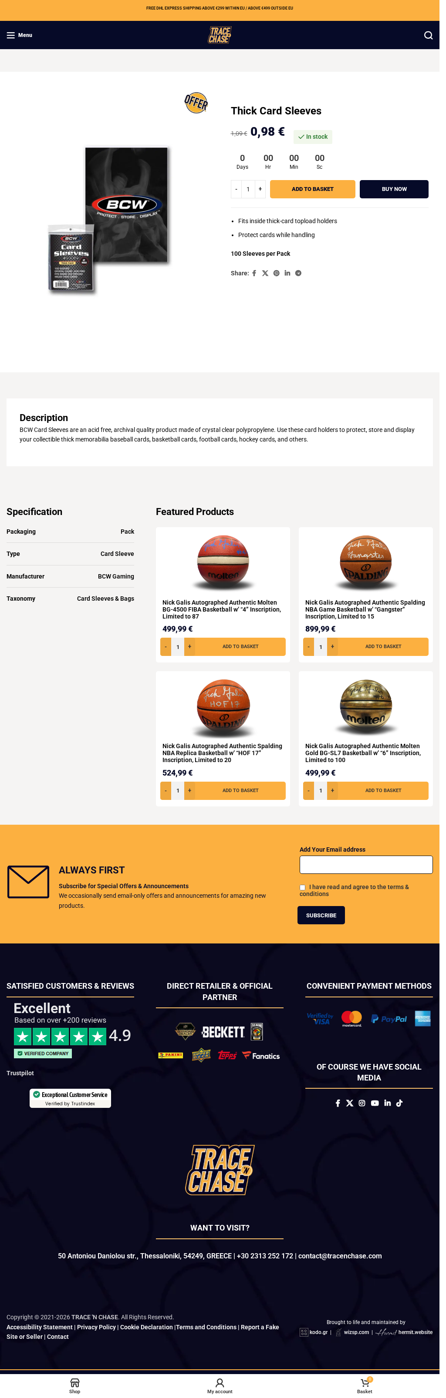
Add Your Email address (332, 849)
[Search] (428, 35)
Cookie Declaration (146, 1333)
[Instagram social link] (362, 1103)
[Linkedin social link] (287, 273)
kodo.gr (319, 1338)
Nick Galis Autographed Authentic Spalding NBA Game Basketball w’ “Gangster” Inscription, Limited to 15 (365, 609)
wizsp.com (356, 1338)
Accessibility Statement (40, 1333)
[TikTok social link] (399, 1103)
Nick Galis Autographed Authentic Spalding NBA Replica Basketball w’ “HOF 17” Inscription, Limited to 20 (222, 752)
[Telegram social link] (298, 273)
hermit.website (415, 1338)
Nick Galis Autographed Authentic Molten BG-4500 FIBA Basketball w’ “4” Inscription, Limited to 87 (221, 609)
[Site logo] (220, 34)
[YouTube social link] (375, 1103)
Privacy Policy (96, 1333)
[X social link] (265, 273)
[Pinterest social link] (276, 273)
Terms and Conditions (206, 1333)
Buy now (394, 189)
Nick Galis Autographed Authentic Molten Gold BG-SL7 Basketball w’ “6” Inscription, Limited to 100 (363, 752)
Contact (58, 1342)
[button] (223, 647)
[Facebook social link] (254, 273)
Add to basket (313, 189)
